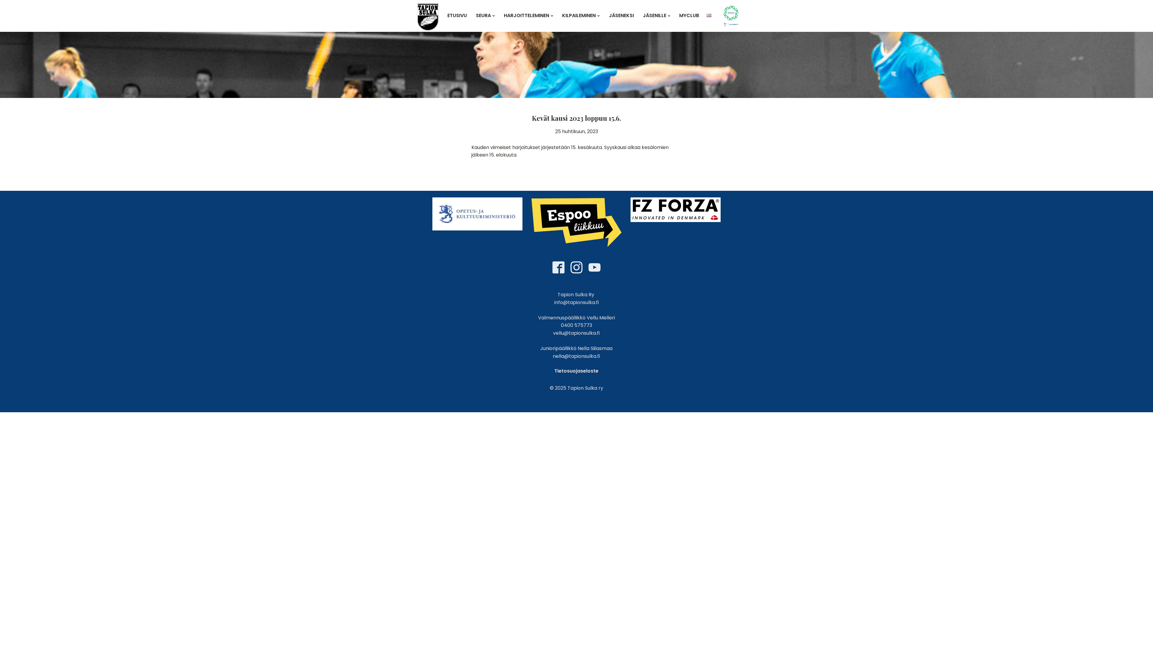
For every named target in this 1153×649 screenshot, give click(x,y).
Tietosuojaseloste (576, 370)
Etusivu (457, 15)
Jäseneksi (621, 15)
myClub (689, 15)
